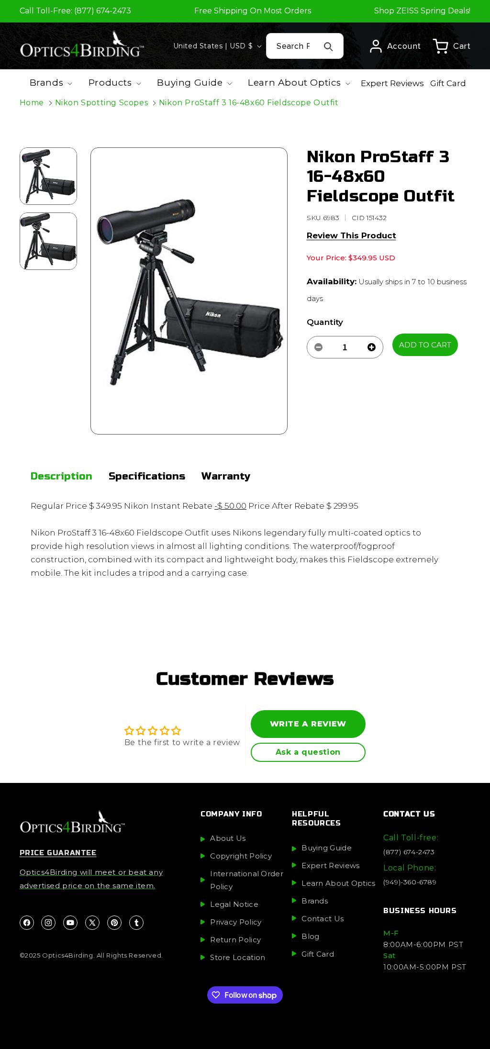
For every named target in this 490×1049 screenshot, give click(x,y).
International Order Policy (246, 880)
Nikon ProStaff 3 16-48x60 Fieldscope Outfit (249, 102)
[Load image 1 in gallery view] (48, 176)
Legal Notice (234, 904)
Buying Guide (326, 847)
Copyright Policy (241, 855)
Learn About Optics (338, 883)
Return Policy (235, 939)
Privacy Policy (235, 921)
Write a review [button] (308, 723)
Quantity (325, 322)
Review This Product (351, 235)
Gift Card (317, 954)
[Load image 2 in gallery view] (48, 241)
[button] (451, 45)
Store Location (237, 957)
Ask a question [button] (308, 752)
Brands (314, 900)
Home (32, 102)
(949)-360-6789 (409, 882)
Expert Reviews (330, 865)
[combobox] (305, 46)
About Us (227, 838)
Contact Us (322, 918)
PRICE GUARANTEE (58, 852)
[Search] (328, 46)
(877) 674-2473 (408, 852)
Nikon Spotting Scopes (101, 102)
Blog (310, 936)
